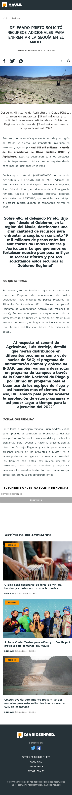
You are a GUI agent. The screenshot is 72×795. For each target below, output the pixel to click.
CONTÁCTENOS (36, 766)
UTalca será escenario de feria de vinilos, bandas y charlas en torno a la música (33, 586)
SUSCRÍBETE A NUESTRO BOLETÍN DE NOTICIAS (36, 487)
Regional (16, 18)
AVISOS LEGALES (36, 771)
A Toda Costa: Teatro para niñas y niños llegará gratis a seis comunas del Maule (37, 644)
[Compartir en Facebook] (4, 62)
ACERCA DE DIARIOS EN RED (36, 757)
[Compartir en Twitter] (12, 62)
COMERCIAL (36, 761)
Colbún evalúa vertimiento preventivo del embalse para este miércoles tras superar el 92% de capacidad (34, 703)
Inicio (5, 18)
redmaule (9, 593)
